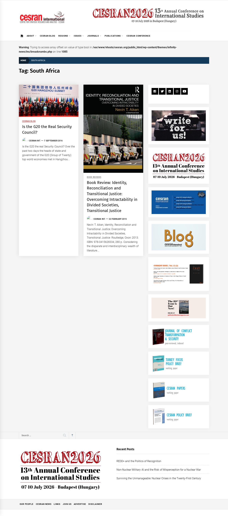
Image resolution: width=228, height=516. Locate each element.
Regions (63, 36)
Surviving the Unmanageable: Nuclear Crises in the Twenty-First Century (159, 478)
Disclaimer (95, 504)
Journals (93, 36)
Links (57, 504)
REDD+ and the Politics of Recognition (139, 461)
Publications (113, 36)
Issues (77, 36)
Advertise (80, 504)
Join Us (67, 504)
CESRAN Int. (34, 141)
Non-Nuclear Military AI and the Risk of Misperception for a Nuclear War (159, 469)
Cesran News (43, 504)
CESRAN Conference (138, 36)
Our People (26, 504)
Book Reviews (94, 177)
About (30, 36)
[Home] (22, 36)
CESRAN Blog (47, 36)
